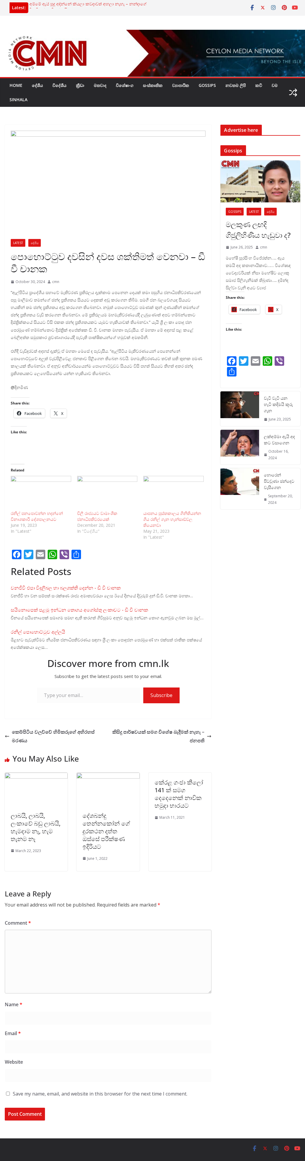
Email (13, 1033)
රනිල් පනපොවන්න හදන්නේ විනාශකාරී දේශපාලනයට (37, 516)
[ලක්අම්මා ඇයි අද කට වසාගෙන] (239, 447)
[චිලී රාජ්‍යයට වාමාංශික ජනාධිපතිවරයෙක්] (107, 493)
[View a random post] (293, 92)
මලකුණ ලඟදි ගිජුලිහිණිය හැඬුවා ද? (258, 229)
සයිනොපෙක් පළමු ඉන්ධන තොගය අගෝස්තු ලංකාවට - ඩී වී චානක (79, 610)
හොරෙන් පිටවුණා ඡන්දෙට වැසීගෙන (279, 481)
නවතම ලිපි (235, 85)
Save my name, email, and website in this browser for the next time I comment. (100, 1093)
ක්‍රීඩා (80, 85)
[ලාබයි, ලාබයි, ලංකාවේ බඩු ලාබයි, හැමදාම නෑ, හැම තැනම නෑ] (36, 777)
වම (275, 85)
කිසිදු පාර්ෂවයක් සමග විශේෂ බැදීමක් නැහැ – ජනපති (158, 736)
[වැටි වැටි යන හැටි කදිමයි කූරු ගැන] (239, 408)
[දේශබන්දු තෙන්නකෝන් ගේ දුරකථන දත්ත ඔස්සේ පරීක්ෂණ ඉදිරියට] (108, 777)
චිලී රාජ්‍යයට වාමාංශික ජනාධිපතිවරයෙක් (97, 516)
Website (14, 1062)
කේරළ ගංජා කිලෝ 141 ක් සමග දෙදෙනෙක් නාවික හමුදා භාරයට (179, 794)
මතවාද (100, 85)
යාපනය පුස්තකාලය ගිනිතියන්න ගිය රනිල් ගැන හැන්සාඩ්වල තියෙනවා (172, 519)
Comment (18, 923)
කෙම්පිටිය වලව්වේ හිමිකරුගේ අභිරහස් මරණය (53, 736)
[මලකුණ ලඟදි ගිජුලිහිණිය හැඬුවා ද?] (260, 181)
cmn (55, 281)
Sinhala (18, 99)
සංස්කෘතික (153, 85)
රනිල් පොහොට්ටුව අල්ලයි (38, 632)
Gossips (207, 85)
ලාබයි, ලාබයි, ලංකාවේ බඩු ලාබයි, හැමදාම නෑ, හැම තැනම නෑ (35, 827)
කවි (258, 85)
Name (13, 1004)
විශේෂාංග (124, 85)
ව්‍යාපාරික (180, 85)
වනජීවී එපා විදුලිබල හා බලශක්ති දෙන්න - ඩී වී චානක (66, 588)
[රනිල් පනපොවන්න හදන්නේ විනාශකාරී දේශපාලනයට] (41, 493)
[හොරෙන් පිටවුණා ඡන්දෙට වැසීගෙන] (239, 488)
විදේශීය (59, 85)
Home (16, 85)
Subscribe (161, 695)
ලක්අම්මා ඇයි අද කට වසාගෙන (279, 440)
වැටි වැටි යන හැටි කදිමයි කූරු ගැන (278, 404)
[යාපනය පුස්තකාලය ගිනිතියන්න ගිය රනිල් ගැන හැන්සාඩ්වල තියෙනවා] (173, 493)
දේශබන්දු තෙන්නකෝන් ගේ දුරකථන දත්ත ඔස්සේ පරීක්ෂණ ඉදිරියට (106, 831)
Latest (18, 243)
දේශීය (37, 85)
